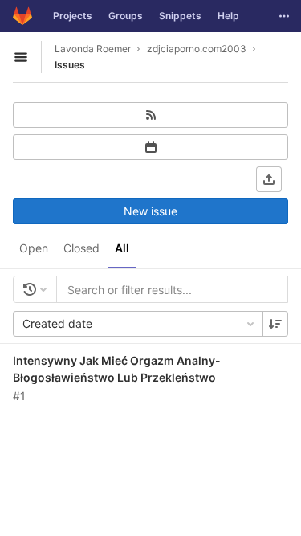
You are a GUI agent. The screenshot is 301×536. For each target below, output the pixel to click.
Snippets (180, 16)
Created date (57, 323)
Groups (125, 16)
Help (228, 16)
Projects (72, 16)
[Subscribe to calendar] (150, 147)
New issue (150, 211)
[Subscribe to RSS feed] (150, 115)
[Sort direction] (275, 324)
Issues (70, 65)
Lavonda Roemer (93, 49)
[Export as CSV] (269, 179)
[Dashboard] (22, 16)
